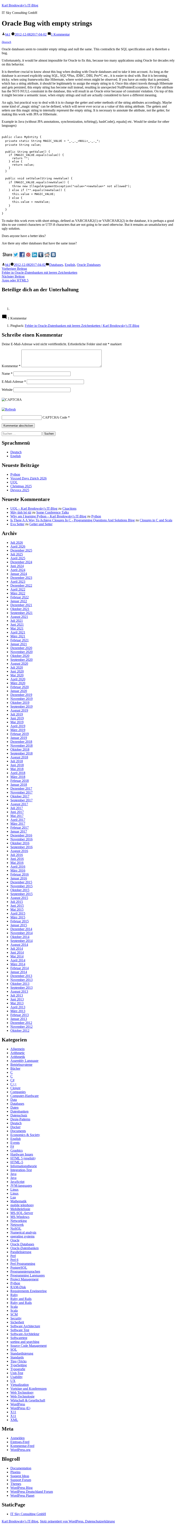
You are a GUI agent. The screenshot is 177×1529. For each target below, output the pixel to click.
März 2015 (17, 917)
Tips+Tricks (18, 1361)
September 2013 (21, 987)
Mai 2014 (17, 956)
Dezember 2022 (21, 585)
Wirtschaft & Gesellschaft (27, 1400)
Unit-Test (16, 1373)
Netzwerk (17, 1224)
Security (16, 1318)
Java (13, 1174)
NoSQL (15, 1228)
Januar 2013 (18, 1019)
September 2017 (21, 800)
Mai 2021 (17, 628)
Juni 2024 (17, 566)
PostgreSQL (18, 1267)
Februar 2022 (19, 597)
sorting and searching (24, 1342)
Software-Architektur (24, 1334)
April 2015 (17, 913)
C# (12, 1080)
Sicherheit (17, 1322)
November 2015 (21, 886)
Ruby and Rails (21, 1299)
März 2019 (17, 730)
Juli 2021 (16, 620)
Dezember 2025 (21, 550)
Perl (13, 1256)
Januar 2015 (18, 925)
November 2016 (21, 839)
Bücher (15, 1068)
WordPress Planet (22, 1495)
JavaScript (17, 1182)
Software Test (19, 1330)
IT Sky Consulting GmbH (28, 1514)
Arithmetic (17, 1053)
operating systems (22, 1236)
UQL (14, 482)
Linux (14, 1189)
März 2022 (17, 593)
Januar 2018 (18, 784)
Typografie (17, 1369)
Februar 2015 (19, 921)
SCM (14, 1314)
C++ (13, 1084)
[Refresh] (9, 409)
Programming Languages (27, 1275)
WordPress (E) (20, 1408)
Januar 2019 (18, 738)
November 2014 (21, 933)
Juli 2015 (16, 902)
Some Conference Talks (52, 512)
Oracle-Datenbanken (24, 1248)
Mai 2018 (17, 769)
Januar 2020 (18, 691)
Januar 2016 (18, 878)
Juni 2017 (17, 812)
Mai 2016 (17, 862)
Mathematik (18, 1201)
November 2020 (21, 652)
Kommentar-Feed (22, 1446)
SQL (13, 1349)
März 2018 (17, 777)
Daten (14, 1107)
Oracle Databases (89, 265)
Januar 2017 (18, 831)
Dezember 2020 (21, 648)
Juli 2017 (16, 808)
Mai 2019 (17, 722)
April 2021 (17, 632)
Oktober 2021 (19, 609)
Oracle (14, 1240)
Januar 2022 (18, 601)
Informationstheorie (23, 1166)
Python (15, 474)
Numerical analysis (23, 1232)
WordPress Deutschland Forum (31, 1491)
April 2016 (17, 866)
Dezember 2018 (21, 741)
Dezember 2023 (21, 578)
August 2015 (19, 898)
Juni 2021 (17, 624)
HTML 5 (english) (22, 1158)
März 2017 (17, 823)
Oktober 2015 (19, 890)
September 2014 (21, 941)
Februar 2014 (19, 968)
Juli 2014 (16, 948)
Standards (17, 1357)
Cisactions (69, 508)
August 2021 (19, 617)
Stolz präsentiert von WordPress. (62, 1521)
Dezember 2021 (21, 605)
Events (15, 1142)
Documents (18, 1131)
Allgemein (17, 1049)
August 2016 (19, 851)
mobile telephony (22, 1205)
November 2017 (21, 792)
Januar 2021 (18, 644)
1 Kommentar (60, 34)
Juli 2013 (16, 995)
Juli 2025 (16, 554)
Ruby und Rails (21, 1303)
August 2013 (19, 991)
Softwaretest (18, 1338)
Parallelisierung (20, 1252)
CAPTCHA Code (55, 417)
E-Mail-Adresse (14, 381)
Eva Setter (17, 524)
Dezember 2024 (21, 562)
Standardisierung (21, 1353)
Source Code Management (28, 1345)
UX (13, 1381)
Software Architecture (25, 1326)
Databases (56, 265)
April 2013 (17, 1007)
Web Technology (22, 1392)
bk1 (7, 34)
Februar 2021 (19, 640)
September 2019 (21, 706)
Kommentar (11, 366)
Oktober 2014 (19, 937)
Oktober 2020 (19, 656)
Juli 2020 (16, 667)
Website (7, 389)
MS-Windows (19, 1217)
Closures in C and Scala (156, 520)
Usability (16, 1377)
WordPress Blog (21, 1488)
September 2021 (21, 613)
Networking (18, 1221)
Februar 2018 (19, 781)
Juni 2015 (17, 905)
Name (7, 373)
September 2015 (21, 894)
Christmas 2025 (21, 486)
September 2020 (21, 659)
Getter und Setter (40, 524)
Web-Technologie (22, 1396)
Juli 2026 (16, 542)
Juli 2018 (16, 761)
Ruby (14, 1295)
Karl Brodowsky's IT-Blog (20, 5)
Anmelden (17, 1438)
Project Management (24, 1279)
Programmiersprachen (25, 1271)
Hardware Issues (21, 1154)
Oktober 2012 (19, 1030)
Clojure (15, 1088)
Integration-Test (21, 1170)
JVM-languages (21, 1185)
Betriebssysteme (21, 1064)
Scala (14, 1306)
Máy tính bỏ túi (20, 512)
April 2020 (17, 679)
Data (13, 1100)
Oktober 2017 (19, 796)
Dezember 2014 (21, 929)
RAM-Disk (18, 1287)
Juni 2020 (17, 671)
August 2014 (19, 944)
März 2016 (17, 870)
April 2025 (17, 558)
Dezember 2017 (21, 788)
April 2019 (17, 726)
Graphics (16, 1150)
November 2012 (21, 1026)
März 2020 (17, 683)
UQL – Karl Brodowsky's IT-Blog (33, 508)
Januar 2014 (18, 972)
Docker (15, 1127)
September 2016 (21, 847)
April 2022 (17, 589)
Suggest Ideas (19, 1476)
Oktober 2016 (19, 843)
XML (14, 1420)
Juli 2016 (16, 855)
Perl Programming (22, 1263)
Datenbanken (19, 1111)
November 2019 (21, 699)
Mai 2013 (17, 1003)
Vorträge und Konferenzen (28, 1388)
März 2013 (17, 1011)
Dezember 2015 (21, 882)
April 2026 (17, 546)
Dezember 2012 (21, 1023)
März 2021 (17, 636)
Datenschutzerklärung (100, 1521)
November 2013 (21, 980)
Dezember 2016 (21, 835)
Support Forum (20, 1480)
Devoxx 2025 (19, 490)
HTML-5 (16, 1162)
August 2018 (19, 757)
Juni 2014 (17, 952)
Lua (13, 1197)
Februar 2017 (19, 827)
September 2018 (21, 753)
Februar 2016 (19, 874)
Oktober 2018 (19, 749)
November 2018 (21, 745)
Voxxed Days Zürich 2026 (28, 478)
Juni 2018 (17, 765)
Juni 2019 (17, 718)
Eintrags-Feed (19, 1442)
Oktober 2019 (19, 702)
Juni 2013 (17, 999)
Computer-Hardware (24, 1096)
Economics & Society (25, 1135)
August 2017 (19, 804)
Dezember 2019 (21, 695)
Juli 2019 (16, 714)
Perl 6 (14, 1260)
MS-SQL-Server (21, 1213)
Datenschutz (18, 1115)
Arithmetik (17, 1057)
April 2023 (17, 581)
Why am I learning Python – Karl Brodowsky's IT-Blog (48, 516)
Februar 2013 (19, 1015)
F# (12, 1146)
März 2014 (17, 964)
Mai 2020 (17, 675)
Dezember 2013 (21, 976)
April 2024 (17, 570)
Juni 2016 (17, 859)
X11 (13, 1412)
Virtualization (19, 1385)
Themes (15, 1484)
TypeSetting (18, 1365)
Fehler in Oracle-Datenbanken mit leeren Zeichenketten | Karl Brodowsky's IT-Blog (82, 325)
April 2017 (17, 820)
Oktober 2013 (19, 984)
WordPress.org (20, 1450)
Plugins (15, 1472)
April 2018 (17, 773)
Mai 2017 (17, 816)
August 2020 (19, 663)
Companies (18, 1092)
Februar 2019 (19, 734)
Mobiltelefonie (20, 1209)
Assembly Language (24, 1060)
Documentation (20, 1468)
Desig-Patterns (20, 1119)
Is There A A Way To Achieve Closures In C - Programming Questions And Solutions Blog (72, 520)
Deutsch (6, 42)
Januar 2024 (18, 574)
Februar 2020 (19, 687)
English (70, 265)
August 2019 (19, 710)
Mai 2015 (17, 909)
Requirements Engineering (28, 1291)
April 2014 (17, 960)
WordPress (17, 1404)
